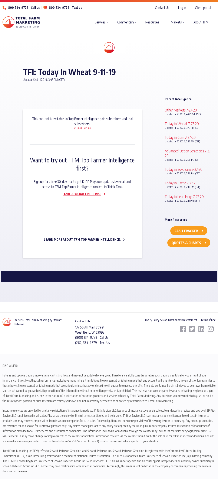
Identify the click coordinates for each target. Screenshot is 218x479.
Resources (152, 22)
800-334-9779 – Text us (65, 7)
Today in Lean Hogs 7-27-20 (184, 196)
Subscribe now (80, 203)
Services (100, 22)
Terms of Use (208, 320)
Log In (182, 8)
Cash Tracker (186, 231)
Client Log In (82, 128)
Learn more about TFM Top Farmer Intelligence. (82, 239)
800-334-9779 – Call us (24, 7)
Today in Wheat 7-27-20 (182, 123)
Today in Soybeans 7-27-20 (183, 169)
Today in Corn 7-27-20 (180, 137)
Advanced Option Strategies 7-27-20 (188, 153)
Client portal (203, 8)
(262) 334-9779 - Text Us (92, 342)
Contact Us (162, 8)
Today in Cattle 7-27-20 (181, 182)
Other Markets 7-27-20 (181, 109)
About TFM (201, 22)
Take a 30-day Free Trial (82, 194)
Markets (176, 22)
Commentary (125, 22)
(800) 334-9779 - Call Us (91, 337)
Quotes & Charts (186, 243)
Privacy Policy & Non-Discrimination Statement (170, 320)
